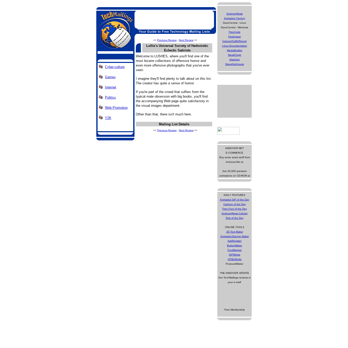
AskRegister (234, 240)
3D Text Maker (234, 231)
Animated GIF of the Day (234, 199)
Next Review (186, 40)
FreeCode (234, 32)
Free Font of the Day (234, 208)
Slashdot (234, 59)
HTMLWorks (235, 259)
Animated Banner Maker (234, 236)
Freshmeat (234, 36)
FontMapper (234, 250)
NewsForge (234, 54)
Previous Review (167, 40)
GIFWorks (234, 254)
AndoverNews (234, 13)
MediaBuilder (234, 50)
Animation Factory (234, 18)
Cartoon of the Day (234, 204)
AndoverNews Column (235, 213)
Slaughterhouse (234, 64)
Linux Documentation (234, 45)
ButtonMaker (234, 245)
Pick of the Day (235, 218)
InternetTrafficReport (234, 41)
